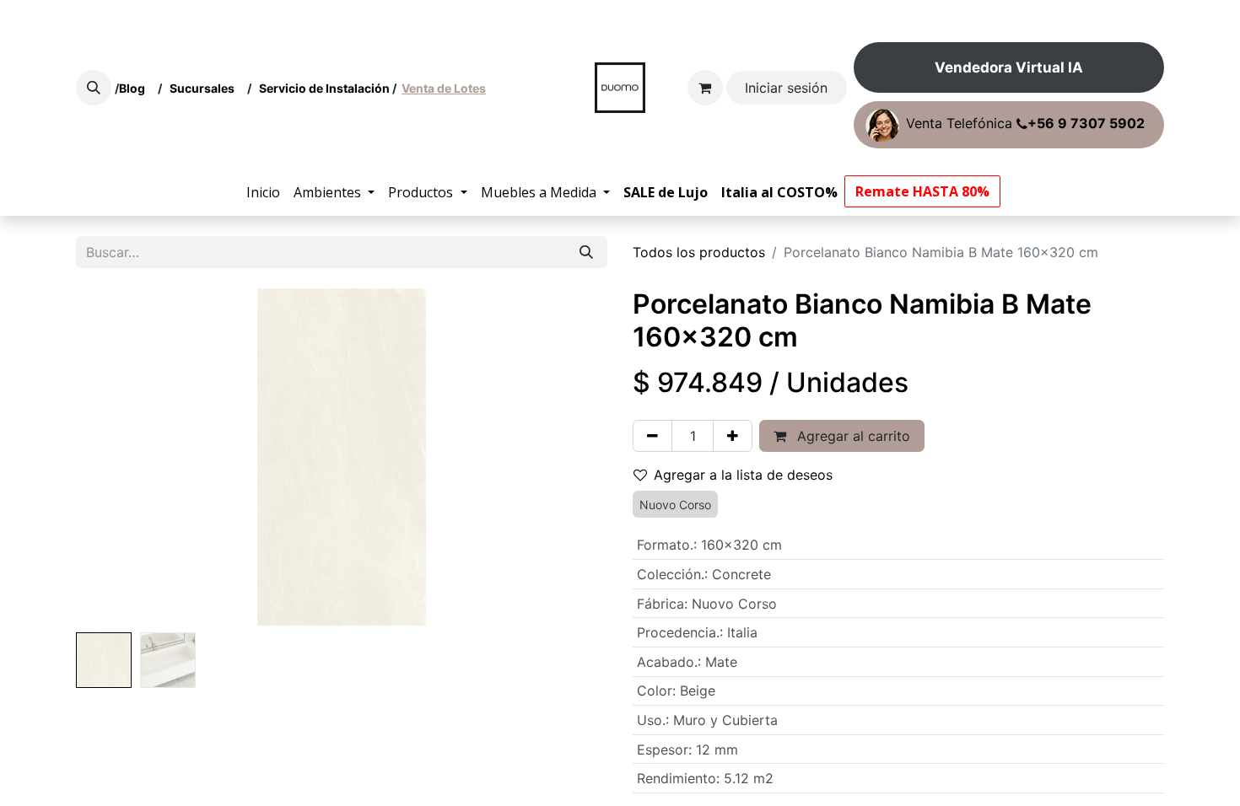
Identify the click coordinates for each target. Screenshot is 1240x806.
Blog (134, 88)
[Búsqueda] (586, 252)
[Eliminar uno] (652, 436)
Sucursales (206, 88)
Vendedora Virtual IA (1009, 67)
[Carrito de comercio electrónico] (705, 87)
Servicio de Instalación (324, 88)
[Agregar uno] (732, 436)
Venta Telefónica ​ (1025, 124)
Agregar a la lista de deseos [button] (743, 474)
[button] (93, 87)
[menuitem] (263, 192)
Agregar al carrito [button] (851, 435)
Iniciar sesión (786, 87)
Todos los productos (699, 252)
